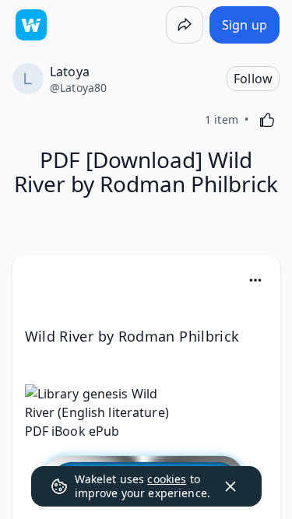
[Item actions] (255, 280)
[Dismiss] (230, 486)
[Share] (184, 25)
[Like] (267, 119)
